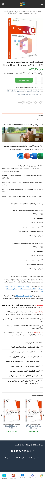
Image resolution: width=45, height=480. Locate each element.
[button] (42, 3)
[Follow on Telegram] (12, 451)
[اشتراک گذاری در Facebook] (38, 102)
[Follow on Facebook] (33, 451)
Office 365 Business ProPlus (11, 427)
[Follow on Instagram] (30, 451)
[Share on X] (34, 102)
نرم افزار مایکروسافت (28, 11)
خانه (39, 11)
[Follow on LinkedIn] (17, 451)
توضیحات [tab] (40, 115)
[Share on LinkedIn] (23, 102)
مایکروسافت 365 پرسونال (27, 289)
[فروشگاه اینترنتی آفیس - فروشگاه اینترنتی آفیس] (22, 3)
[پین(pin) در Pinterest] (27, 102)
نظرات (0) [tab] (40, 119)
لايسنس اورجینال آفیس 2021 (18, 13)
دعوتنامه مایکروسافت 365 (23, 296)
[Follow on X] (28, 451)
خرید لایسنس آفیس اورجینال (32, 91)
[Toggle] (41, 347)
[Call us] (20, 451)
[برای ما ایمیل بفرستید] (22, 451)
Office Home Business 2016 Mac (33, 427)
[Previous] (43, 419)
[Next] (1, 419)
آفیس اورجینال (34, 94)
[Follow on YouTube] (14, 451)
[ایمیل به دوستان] (30, 102)
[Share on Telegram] (20, 102)
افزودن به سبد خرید (24, 80)
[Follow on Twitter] (25, 451)
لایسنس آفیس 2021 (24, 94)
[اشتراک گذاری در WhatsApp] (41, 102)
